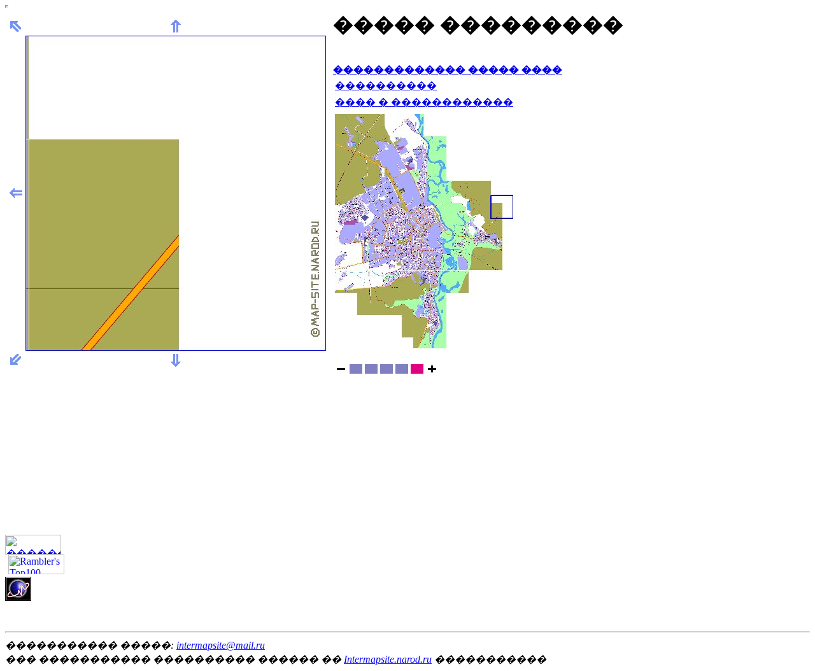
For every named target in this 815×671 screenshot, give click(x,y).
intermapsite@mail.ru (220, 645)
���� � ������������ (424, 102)
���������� (386, 85)
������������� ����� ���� (447, 69)
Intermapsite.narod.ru (388, 659)
